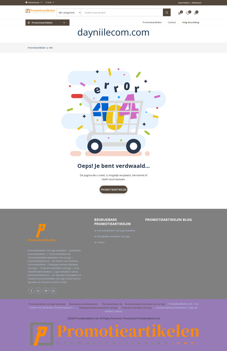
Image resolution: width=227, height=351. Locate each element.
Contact (172, 22)
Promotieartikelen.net (112, 304)
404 (51, 47)
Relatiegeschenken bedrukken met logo (98, 307)
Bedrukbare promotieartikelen (83, 304)
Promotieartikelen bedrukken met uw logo (144, 304)
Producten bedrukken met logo (137, 307)
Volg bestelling (190, 22)
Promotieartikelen (152, 22)
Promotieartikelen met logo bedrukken (116, 230)
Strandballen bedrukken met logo (113, 236)
